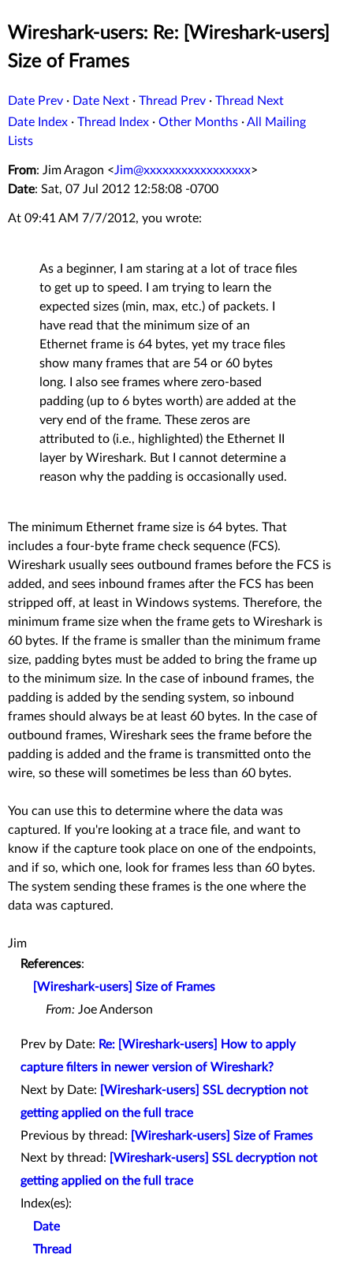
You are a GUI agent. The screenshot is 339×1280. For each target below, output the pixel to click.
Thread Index (113, 122)
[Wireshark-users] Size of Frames (124, 986)
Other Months (198, 122)
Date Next (101, 101)
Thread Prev (172, 101)
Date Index (38, 122)
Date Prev (35, 101)
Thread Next (249, 101)
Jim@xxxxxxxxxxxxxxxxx (182, 170)
